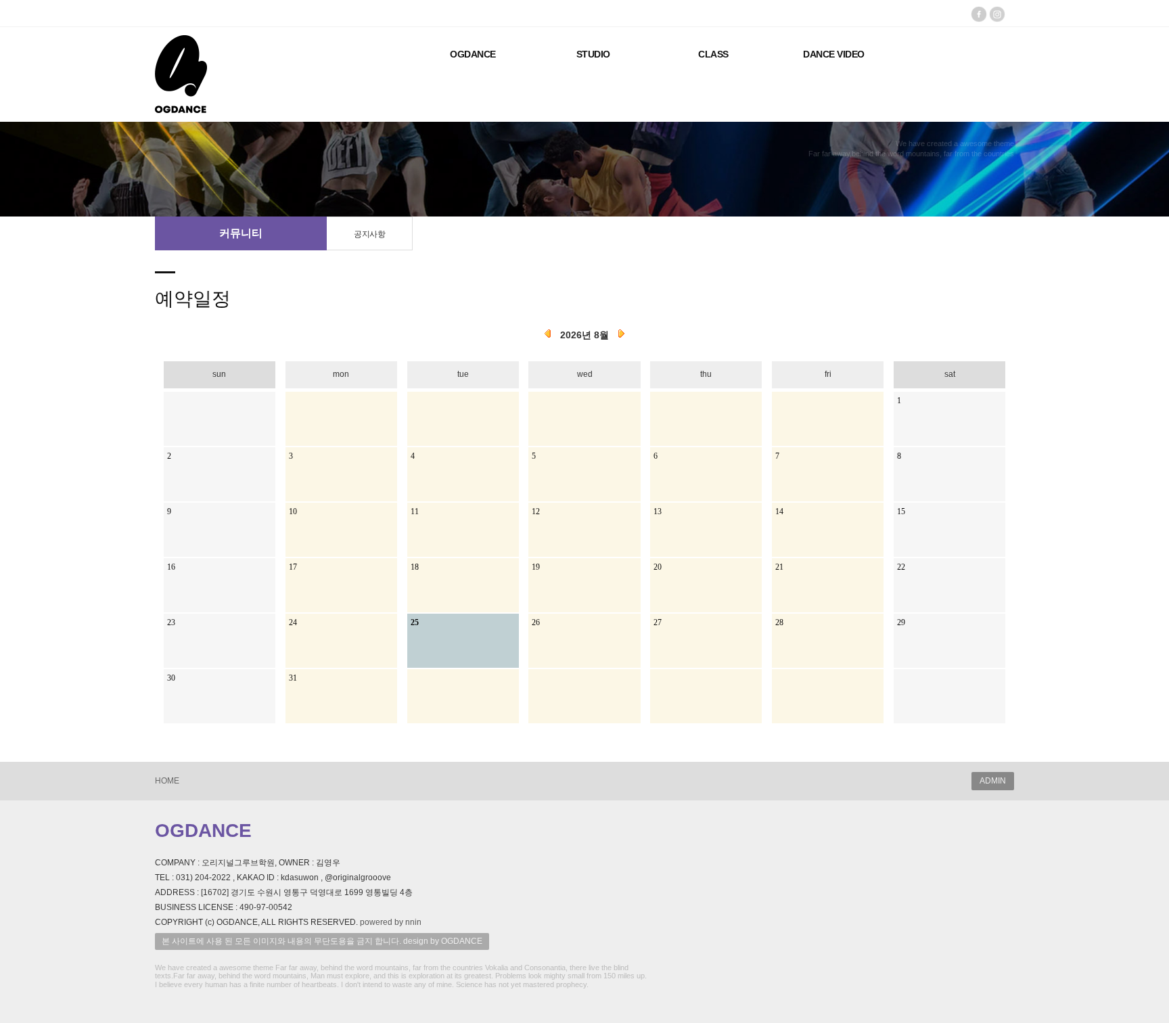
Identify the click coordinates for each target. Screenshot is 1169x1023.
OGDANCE (473, 54)
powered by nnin (390, 922)
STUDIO (593, 54)
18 (415, 567)
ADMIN (993, 781)
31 (293, 678)
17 (293, 567)
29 (901, 622)
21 (779, 567)
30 (171, 678)
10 (293, 511)
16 (171, 567)
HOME (167, 781)
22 (901, 567)
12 (536, 511)
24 (293, 622)
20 (658, 567)
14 (779, 511)
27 (658, 622)
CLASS (713, 54)
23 (171, 622)
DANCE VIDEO (834, 54)
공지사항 (369, 234)
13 (658, 511)
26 (536, 622)
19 (536, 567)
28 (779, 622)
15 (901, 511)
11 (415, 511)
